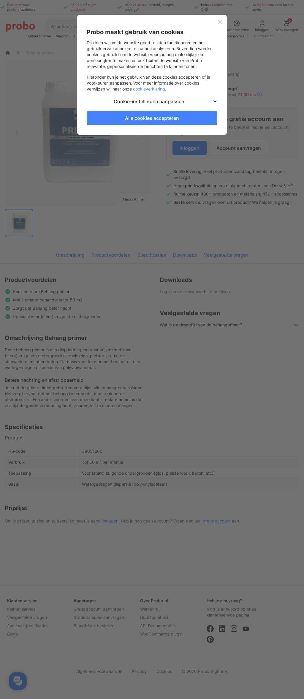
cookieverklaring (149, 88)
